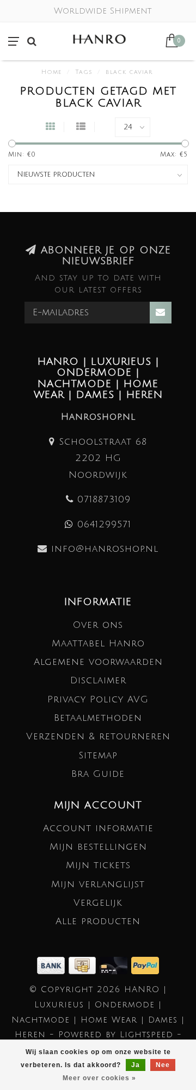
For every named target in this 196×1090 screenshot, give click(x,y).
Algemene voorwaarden (98, 662)
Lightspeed (146, 1034)
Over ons (98, 625)
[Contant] (84, 965)
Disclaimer (98, 680)
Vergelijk (98, 903)
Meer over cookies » (99, 1078)
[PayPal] (145, 965)
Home (51, 72)
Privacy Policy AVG (98, 699)
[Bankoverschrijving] (53, 965)
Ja (135, 1065)
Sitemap (98, 755)
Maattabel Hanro (98, 643)
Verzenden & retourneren (98, 736)
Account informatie (98, 828)
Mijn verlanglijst (98, 884)
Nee (163, 1065)
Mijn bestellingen (98, 847)
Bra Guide (98, 774)
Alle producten (98, 921)
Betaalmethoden (98, 718)
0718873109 (104, 499)
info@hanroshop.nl (104, 549)
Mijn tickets (98, 865)
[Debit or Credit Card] (115, 965)
